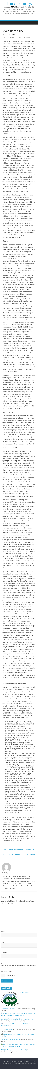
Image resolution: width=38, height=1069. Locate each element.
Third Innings (19, 3)
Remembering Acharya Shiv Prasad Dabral (18, 855)
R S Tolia (19, 37)
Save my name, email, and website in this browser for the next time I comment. (18, 967)
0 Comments (27, 37)
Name (3, 932)
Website (4, 953)
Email (3, 942)
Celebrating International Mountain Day (18, 850)
